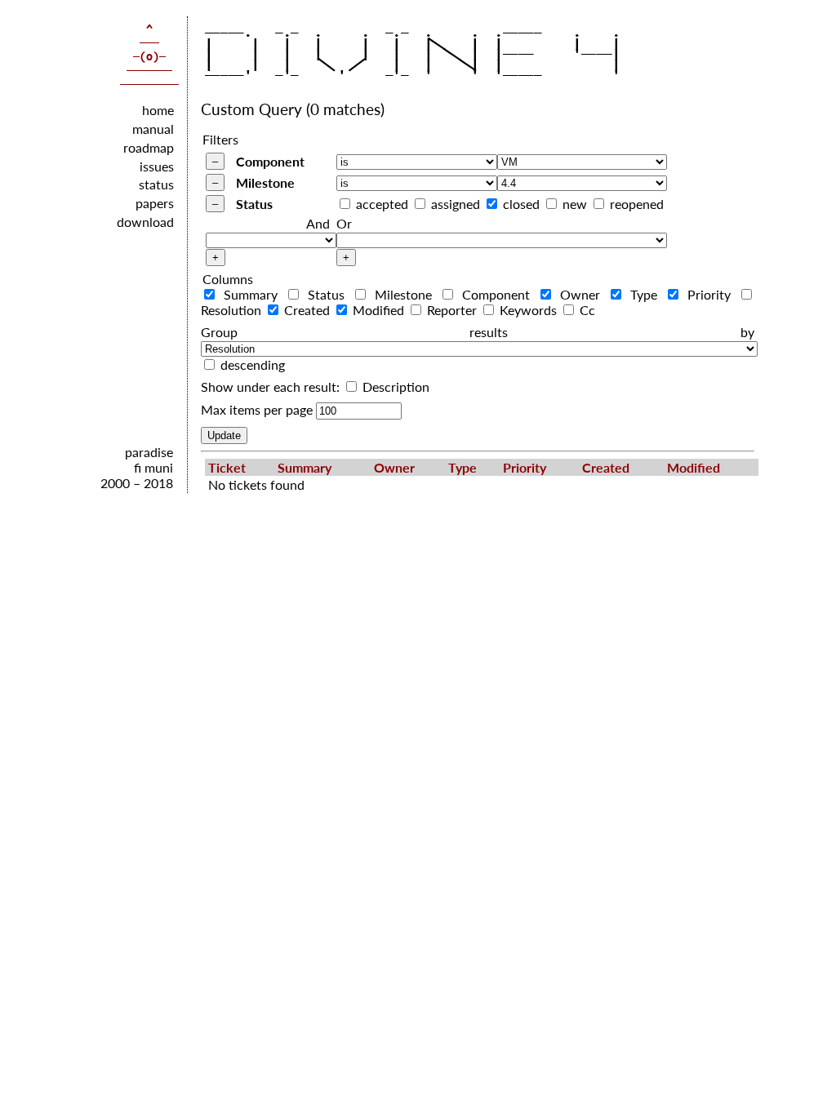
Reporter (452, 310)
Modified (378, 310)
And (318, 223)
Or (344, 223)
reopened (637, 203)
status (156, 184)
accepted (382, 203)
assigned (455, 203)
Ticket (227, 467)
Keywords (528, 310)
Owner (580, 294)
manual (153, 128)
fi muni (153, 467)
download (145, 221)
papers (155, 203)
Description (394, 386)
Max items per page (257, 409)
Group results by (477, 332)
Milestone (265, 182)
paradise (149, 452)
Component (270, 161)
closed (521, 203)
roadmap (148, 147)
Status (254, 203)
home (158, 110)
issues (157, 166)
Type (644, 294)
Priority (709, 294)
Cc (585, 310)
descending (252, 364)
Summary (251, 294)
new (575, 203)
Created (307, 310)
